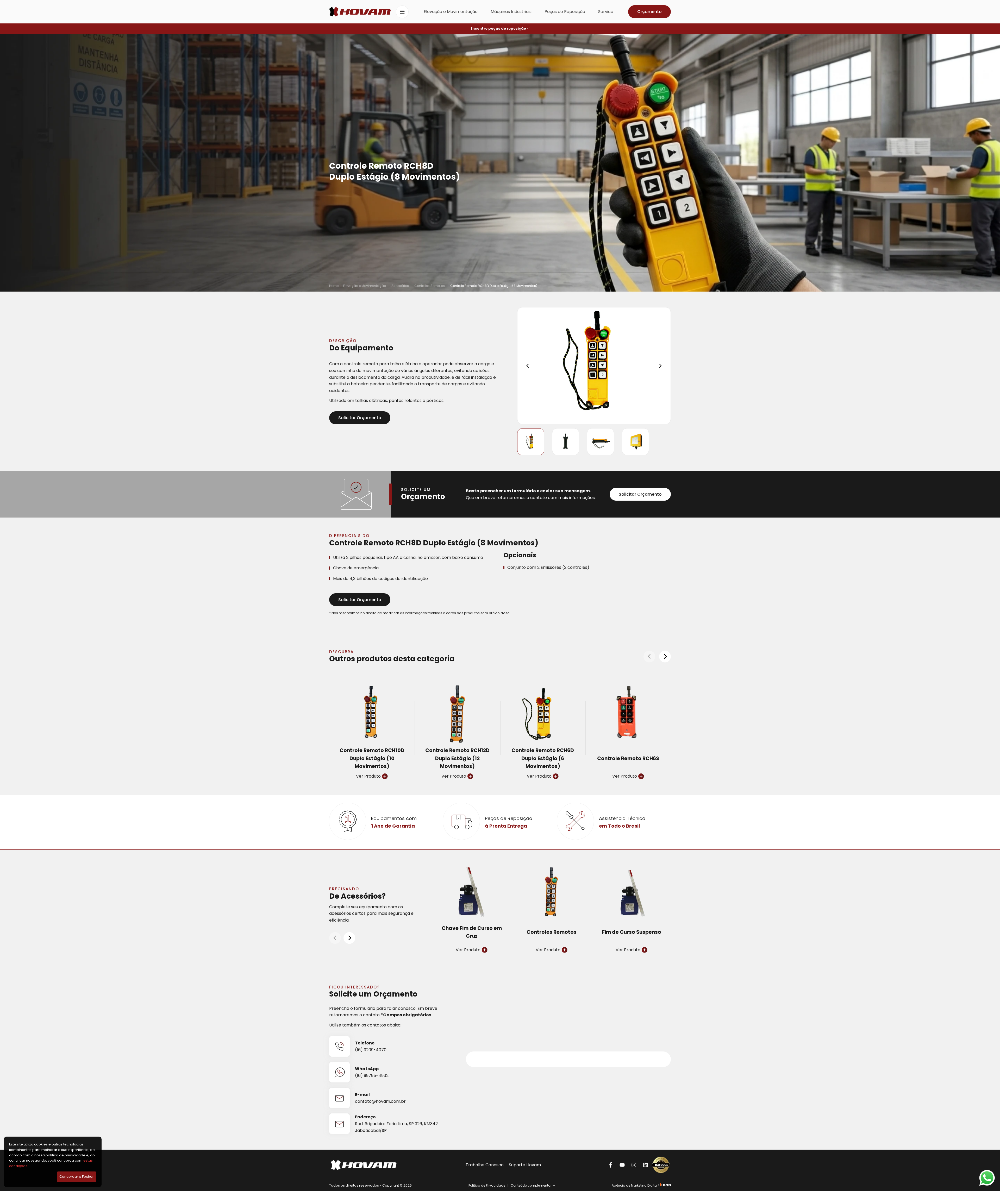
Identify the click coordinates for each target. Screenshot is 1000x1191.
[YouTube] (622, 1165)
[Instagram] (634, 1165)
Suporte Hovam (525, 1165)
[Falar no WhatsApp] (987, 1178)
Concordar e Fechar (76, 1176)
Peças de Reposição (565, 12)
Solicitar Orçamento (359, 418)
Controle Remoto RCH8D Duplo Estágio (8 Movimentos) (493, 285)
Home (334, 285)
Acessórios (400, 285)
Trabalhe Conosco (485, 1165)
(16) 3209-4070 (370, 1050)
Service (605, 12)
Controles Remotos (430, 285)
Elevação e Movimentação (451, 12)
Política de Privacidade (486, 1185)
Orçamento (649, 12)
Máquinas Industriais (511, 12)
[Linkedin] (645, 1165)
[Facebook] (610, 1165)
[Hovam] (360, 11)
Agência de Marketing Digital (635, 1185)
